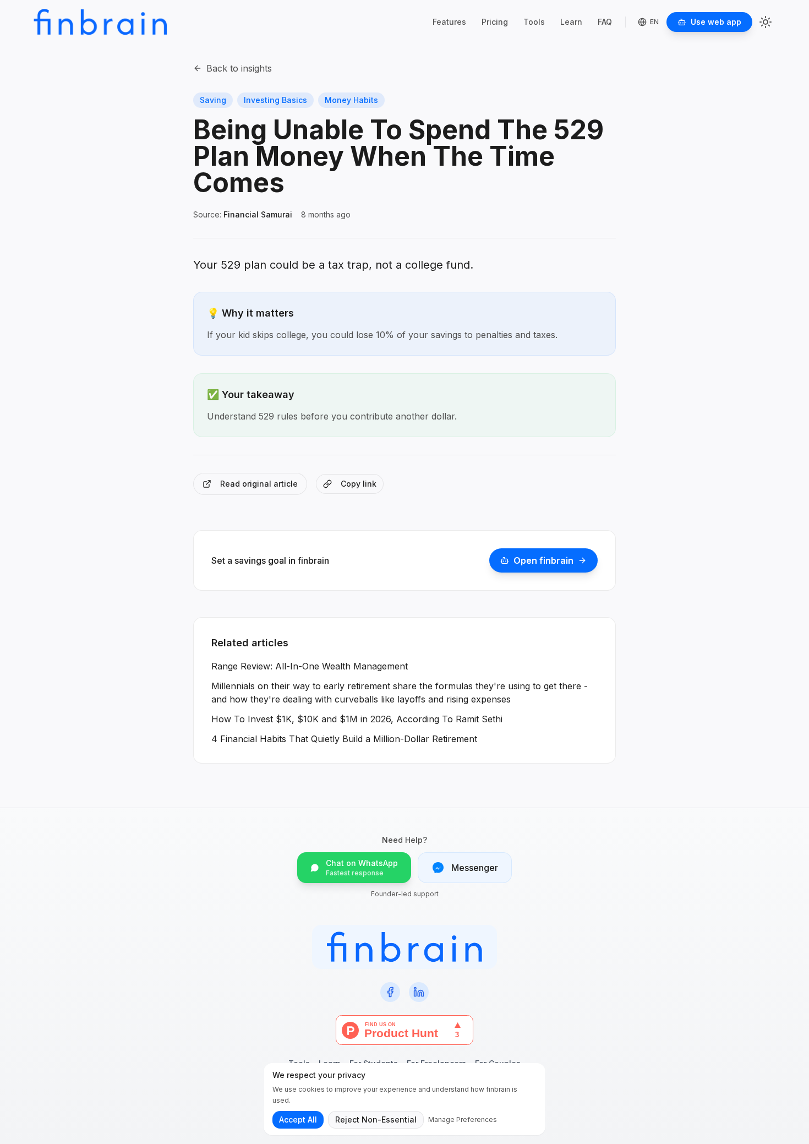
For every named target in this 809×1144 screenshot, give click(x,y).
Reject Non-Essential (376, 1119)
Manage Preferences (462, 1119)
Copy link (358, 483)
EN (654, 22)
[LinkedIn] (419, 992)
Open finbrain (543, 560)
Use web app (716, 21)
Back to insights (239, 68)
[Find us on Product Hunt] (404, 1030)
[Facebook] (390, 992)
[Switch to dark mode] (766, 22)
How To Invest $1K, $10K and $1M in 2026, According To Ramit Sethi (356, 718)
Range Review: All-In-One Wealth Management (309, 666)
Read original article (259, 483)
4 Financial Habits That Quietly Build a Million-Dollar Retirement (344, 738)
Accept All (298, 1119)
